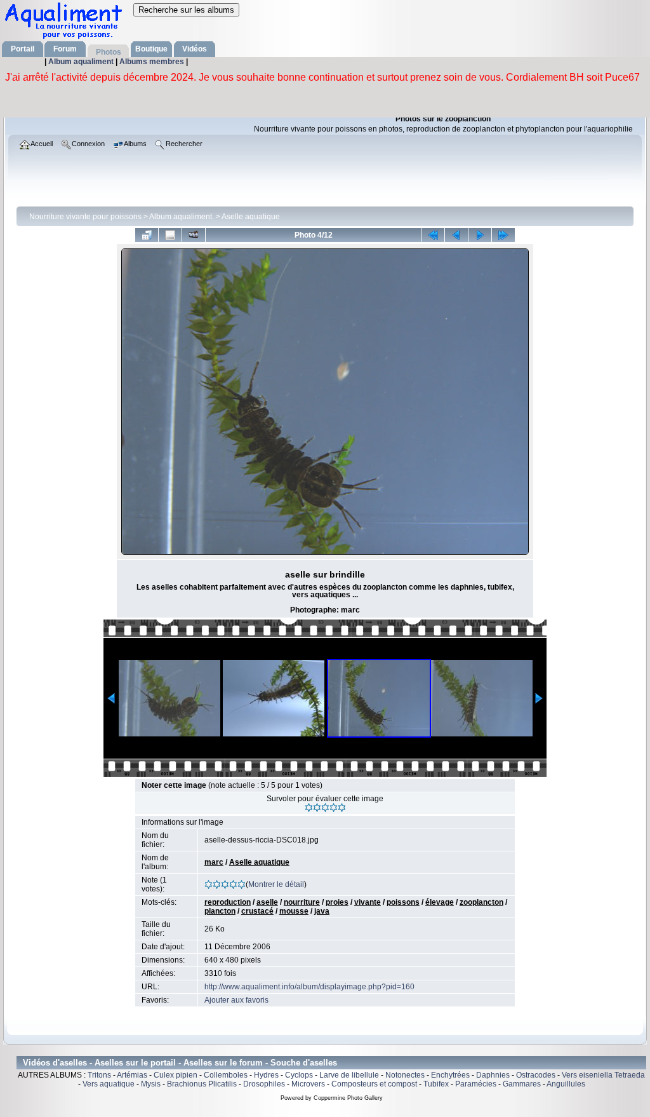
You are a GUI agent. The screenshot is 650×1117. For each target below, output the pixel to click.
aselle (267, 902)
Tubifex (436, 1084)
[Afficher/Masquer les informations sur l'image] (170, 235)
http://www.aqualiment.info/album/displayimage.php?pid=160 (309, 986)
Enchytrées (450, 1075)
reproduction (227, 902)
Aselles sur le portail (135, 1062)
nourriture (302, 902)
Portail (22, 48)
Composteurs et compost (374, 1084)
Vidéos (194, 48)
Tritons (99, 1075)
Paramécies (475, 1084)
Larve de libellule (349, 1075)
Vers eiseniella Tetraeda (603, 1075)
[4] (333, 807)
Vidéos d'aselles (55, 1062)
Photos (108, 52)
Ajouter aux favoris (236, 1000)
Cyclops (299, 1075)
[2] (317, 807)
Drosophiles (264, 1084)
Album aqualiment (82, 61)
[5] (342, 807)
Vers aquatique (109, 1084)
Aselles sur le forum (223, 1062)
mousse (293, 911)
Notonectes (405, 1075)
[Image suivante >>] (479, 235)
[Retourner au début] (432, 235)
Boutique (151, 48)
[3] (325, 807)
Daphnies (493, 1075)
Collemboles (226, 1075)
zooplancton (481, 902)
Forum (65, 48)
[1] (309, 807)
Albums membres (152, 61)
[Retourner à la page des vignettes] (146, 235)
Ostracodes (535, 1075)
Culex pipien (175, 1075)
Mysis (151, 1084)
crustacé (257, 911)
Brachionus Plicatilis (202, 1084)
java (321, 911)
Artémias (132, 1075)
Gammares (522, 1084)
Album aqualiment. (181, 216)
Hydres (266, 1075)
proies (337, 902)
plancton (219, 911)
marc (213, 862)
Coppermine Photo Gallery (348, 1098)
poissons (403, 902)
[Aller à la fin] (503, 235)
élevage (439, 902)
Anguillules (566, 1084)
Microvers (308, 1084)
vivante (367, 902)
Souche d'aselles (303, 1062)
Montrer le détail (276, 884)
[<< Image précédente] (456, 235)
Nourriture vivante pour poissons (85, 216)
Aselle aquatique (251, 216)
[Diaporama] (193, 235)
